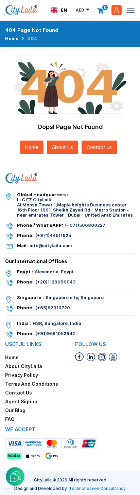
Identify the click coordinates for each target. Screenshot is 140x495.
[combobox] (59, 10)
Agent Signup (21, 401)
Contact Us (18, 393)
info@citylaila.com (51, 245)
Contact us (99, 147)
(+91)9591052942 (55, 333)
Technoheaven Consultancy (97, 488)
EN (64, 10)
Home (12, 38)
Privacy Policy (21, 375)
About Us (62, 147)
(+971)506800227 (85, 225)
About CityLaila (23, 366)
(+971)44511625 (53, 235)
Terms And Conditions (31, 384)
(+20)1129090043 (55, 282)
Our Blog (15, 410)
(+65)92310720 (52, 307)
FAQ (10, 419)
